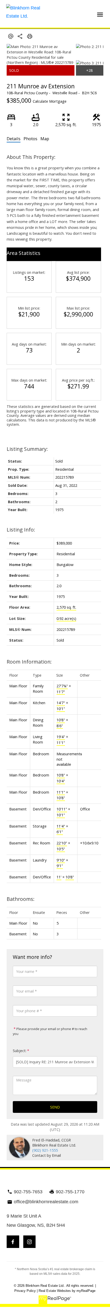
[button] (13, 1241)
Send (55, 1107)
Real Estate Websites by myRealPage (67, 1291)
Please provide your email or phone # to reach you (50, 1031)
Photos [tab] (30, 138)
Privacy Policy (25, 1291)
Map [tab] (44, 138)
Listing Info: (21, 529)
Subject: (19, 1050)
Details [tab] (13, 138)
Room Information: (29, 661)
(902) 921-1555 (45, 1150)
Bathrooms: (21, 898)
